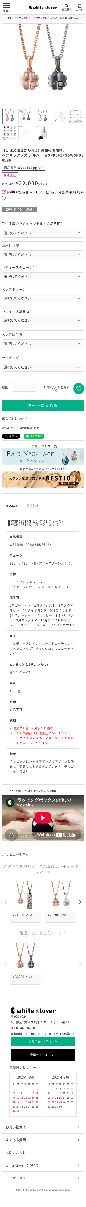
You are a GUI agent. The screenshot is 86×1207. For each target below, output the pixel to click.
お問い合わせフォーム (43, 1041)
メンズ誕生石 (14, 334)
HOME (8, 18)
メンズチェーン (15, 289)
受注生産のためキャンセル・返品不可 (33, 223)
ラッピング (12, 357)
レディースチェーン (19, 267)
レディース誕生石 (17, 311)
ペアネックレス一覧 (43, 446)
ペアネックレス (22, 18)
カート (79, 9)
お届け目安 (12, 245)
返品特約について (14, 418)
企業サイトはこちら (43, 1054)
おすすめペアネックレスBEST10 (43, 469)
